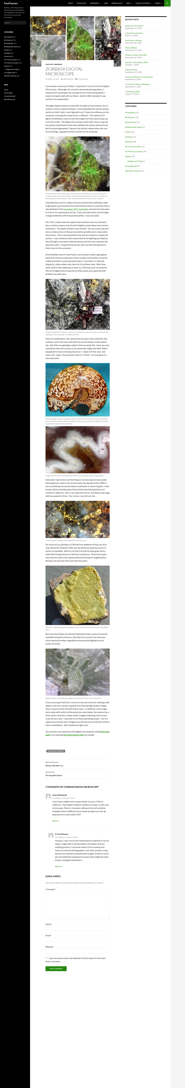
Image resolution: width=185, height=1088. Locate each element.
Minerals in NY (117, 3)
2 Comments (82, 79)
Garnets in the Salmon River (136, 62)
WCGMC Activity (132, 171)
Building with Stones (133, 127)
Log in (6, 90)
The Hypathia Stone (54, 774)
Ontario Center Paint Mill (136, 55)
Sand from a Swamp (133, 40)
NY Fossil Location (133, 146)
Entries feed (8, 93)
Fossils (128, 132)
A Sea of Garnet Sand (134, 33)
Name (49, 924)
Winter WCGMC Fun (54, 764)
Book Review (130, 122)
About (70, 3)
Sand (128, 3)
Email (49, 935)
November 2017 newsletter (76, 209)
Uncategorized (131, 166)
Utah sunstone (131, 69)
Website (49, 946)
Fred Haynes (11, 3)
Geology (49, 64)
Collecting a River (132, 91)
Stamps (157, 3)
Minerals (58, 64)
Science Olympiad (143, 3)
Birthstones (130, 117)
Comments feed (9, 96)
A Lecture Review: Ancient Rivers (139, 77)
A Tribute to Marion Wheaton (137, 84)
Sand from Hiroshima (134, 26)
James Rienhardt (59, 795)
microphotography (56, 751)
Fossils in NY (81, 3)
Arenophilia (130, 112)
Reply (57, 821)
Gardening (94, 3)
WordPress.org (9, 99)
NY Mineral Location (134, 151)
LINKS (106, 3)
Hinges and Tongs (135, 161)
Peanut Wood (131, 48)
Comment (51, 889)
